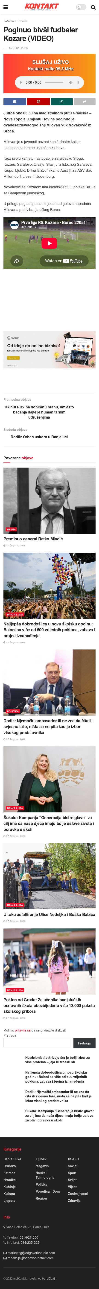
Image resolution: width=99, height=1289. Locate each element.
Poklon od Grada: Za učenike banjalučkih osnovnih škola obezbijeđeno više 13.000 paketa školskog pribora (49, 1005)
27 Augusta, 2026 (16, 545)
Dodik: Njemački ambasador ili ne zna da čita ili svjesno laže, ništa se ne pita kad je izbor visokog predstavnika (48, 726)
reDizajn (51, 1278)
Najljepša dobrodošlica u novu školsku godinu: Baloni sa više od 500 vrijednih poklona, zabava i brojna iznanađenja (49, 629)
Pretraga (9, 1035)
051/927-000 (28, 1237)
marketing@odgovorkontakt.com (31, 1252)
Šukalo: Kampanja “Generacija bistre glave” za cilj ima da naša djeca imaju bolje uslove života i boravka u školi (48, 823)
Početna (8, 21)
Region (41, 1198)
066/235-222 (29, 1242)
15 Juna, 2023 (18, 48)
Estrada (9, 1172)
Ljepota (9, 1200)
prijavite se (23, 1030)
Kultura (9, 1193)
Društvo (9, 1165)
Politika (13, 711)
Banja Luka (15, 614)
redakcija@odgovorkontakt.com (31, 1257)
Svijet (72, 1179)
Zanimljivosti (78, 1193)
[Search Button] (93, 7)
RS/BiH (11, 529)
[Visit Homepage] (42, 6)
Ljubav (41, 1159)
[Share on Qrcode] (38, 101)
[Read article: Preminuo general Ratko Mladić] (49, 501)
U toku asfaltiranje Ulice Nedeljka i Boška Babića (49, 914)
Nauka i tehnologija (45, 1175)
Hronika (22, 21)
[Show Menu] (5, 7)
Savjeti (73, 1165)
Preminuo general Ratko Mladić (33, 539)
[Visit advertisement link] (49, 349)
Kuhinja (9, 1186)
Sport (72, 1172)
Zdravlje (74, 1200)
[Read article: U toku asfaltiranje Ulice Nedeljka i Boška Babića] (49, 876)
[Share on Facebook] (14, 101)
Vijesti (73, 1186)
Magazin (42, 1165)
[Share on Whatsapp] (62, 101)
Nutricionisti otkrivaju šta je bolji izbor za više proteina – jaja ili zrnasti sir (57, 1059)
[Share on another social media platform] (85, 101)
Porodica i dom (48, 1191)
